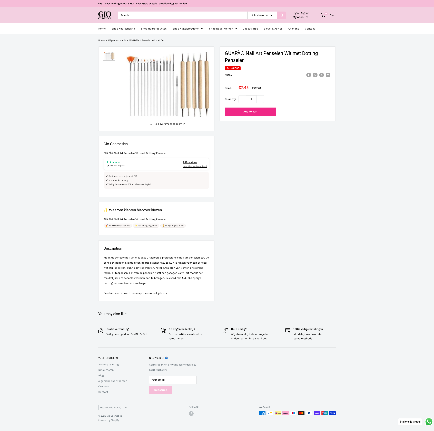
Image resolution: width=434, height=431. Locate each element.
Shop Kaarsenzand (123, 28)
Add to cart (250, 111)
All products (114, 40)
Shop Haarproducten (154, 28)
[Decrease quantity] (242, 99)
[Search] (281, 15)
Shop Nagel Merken (221, 28)
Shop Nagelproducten (186, 28)
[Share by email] (328, 74)
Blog (101, 375)
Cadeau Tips (250, 28)
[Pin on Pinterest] (315, 74)
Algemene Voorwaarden (112, 380)
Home (102, 28)
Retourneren (106, 369)
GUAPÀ (228, 75)
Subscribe (160, 389)
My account (301, 17)
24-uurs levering (108, 364)
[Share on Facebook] (308, 74)
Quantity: (230, 99)
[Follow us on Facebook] (191, 413)
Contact (310, 28)
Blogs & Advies (273, 28)
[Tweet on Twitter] (321, 74)
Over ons (293, 28)
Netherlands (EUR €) (110, 407)
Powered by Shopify (108, 420)
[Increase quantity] (260, 99)
